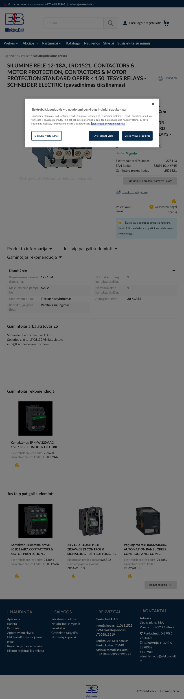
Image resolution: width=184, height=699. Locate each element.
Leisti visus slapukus (137, 136)
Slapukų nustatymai (47, 136)
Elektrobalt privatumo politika (108, 123)
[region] (92, 122)
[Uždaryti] (153, 104)
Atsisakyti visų (103, 136)
